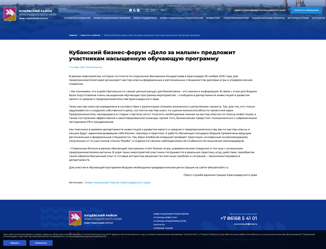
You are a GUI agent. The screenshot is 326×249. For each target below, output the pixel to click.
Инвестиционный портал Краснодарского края (117, 182)
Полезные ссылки (163, 228)
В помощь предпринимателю (170, 221)
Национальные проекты (268, 18)
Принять (14, 243)
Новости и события (77, 18)
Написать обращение (306, 10)
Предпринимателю (236, 18)
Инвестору (213, 18)
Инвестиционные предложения (181, 18)
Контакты (318, 18)
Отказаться (41, 243)
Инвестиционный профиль (112, 18)
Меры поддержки (145, 18)
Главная (73, 35)
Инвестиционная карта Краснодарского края (259, 10)
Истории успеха (298, 18)
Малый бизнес (94, 67)
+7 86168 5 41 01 (238, 218)
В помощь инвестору (165, 217)
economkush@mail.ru (245, 224)
